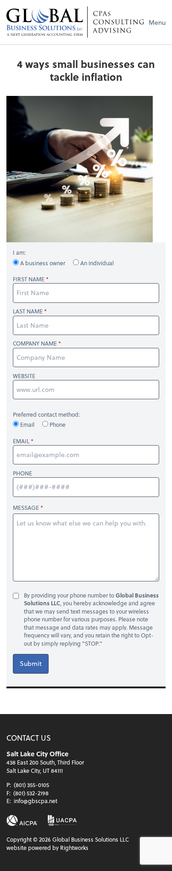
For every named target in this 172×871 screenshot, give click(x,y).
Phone (57, 424)
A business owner (43, 263)
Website (24, 376)
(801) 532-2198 (31, 793)
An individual (96, 263)
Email (27, 424)
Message (26, 507)
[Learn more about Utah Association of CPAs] (62, 820)
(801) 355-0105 (31, 785)
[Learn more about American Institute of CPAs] (22, 820)
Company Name (35, 343)
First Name (28, 279)
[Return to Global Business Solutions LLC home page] (75, 22)
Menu (157, 22)
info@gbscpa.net (35, 801)
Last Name (28, 311)
